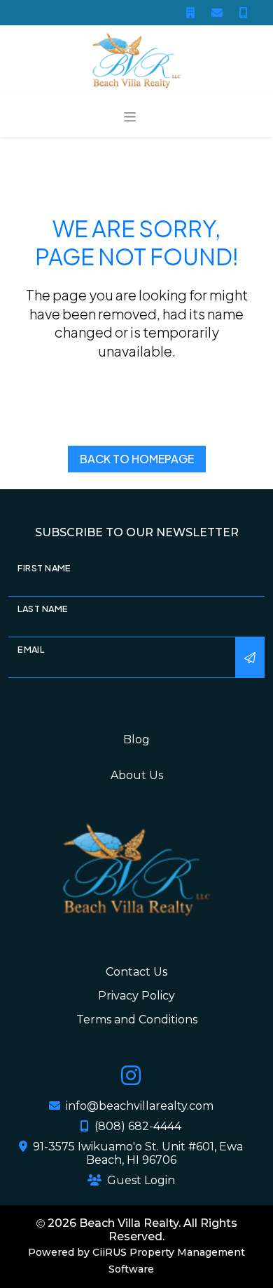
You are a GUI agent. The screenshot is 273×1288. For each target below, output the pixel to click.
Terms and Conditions (136, 1019)
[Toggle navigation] (130, 115)
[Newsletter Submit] (250, 657)
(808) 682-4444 (137, 1126)
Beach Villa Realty (128, 1223)
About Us (137, 775)
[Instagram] (131, 1079)
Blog (136, 739)
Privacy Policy (136, 995)
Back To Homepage (137, 458)
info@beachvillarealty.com (140, 1106)
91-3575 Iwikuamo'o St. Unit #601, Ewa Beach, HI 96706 (138, 1153)
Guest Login (141, 1180)
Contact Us (136, 971)
